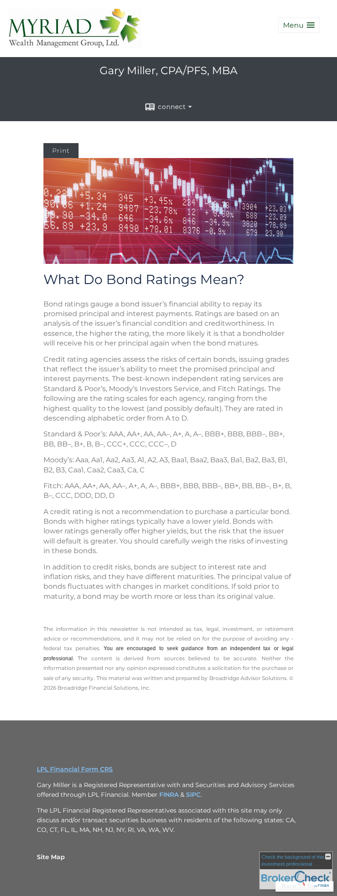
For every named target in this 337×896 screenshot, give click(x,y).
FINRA (169, 795)
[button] (298, 25)
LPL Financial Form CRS (75, 769)
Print (61, 151)
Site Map (51, 857)
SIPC (193, 795)
